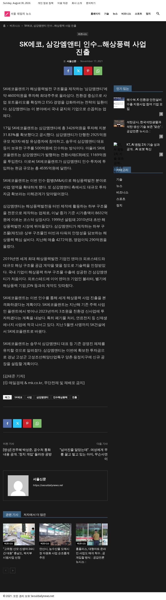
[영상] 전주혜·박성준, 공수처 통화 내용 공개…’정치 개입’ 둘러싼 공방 (27, 452)
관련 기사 (12, 514)
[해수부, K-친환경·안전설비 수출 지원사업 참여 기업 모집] (119, 102)
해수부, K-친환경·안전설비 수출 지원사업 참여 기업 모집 (145, 104)
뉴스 (115, 13)
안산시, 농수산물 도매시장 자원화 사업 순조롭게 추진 (54, 553)
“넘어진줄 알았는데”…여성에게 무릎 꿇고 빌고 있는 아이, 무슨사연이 (84, 454)
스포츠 (138, 13)
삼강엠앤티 (42, 397)
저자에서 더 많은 (35, 514)
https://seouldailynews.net (48, 485)
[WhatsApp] (98, 71)
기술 (106, 13)
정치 (148, 13)
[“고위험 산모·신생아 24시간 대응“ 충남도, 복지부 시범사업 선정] (19, 534)
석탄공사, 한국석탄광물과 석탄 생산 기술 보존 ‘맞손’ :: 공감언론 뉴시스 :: (145, 126)
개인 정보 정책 (45, 3)
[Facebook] (68, 71)
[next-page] (12, 570)
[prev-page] (5, 570)
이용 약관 (62, 3)
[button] (158, 14)
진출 (74, 397)
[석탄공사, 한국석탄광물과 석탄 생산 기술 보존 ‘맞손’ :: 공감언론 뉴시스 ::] (119, 123)
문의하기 (91, 3)
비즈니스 (126, 13)
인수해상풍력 (60, 397)
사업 (29, 397)
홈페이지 (95, 13)
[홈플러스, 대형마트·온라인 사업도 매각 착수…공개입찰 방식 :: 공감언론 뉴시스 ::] (92, 534)
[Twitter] (78, 71)
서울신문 (71, 61)
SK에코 (18, 397)
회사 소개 (77, 3)
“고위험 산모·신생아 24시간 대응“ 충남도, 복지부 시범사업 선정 (18, 553)
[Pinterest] (88, 71)
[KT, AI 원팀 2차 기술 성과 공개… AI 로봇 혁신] (119, 158)
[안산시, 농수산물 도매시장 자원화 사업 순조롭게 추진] (55, 534)
